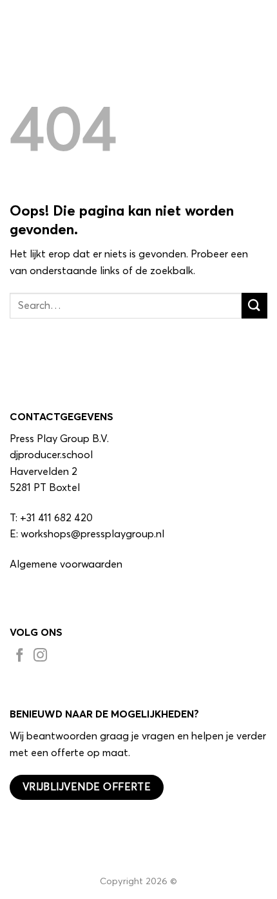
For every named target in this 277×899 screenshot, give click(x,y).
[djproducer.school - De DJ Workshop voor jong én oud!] (74, 22)
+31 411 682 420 (56, 518)
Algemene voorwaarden (66, 564)
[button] (259, 22)
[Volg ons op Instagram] (40, 657)
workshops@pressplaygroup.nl (92, 534)
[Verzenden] (254, 305)
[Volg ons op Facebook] (19, 657)
